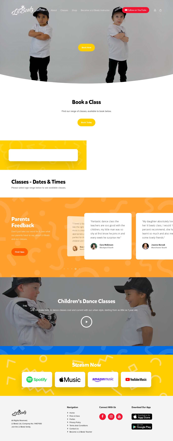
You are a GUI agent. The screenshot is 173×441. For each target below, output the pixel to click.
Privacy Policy (75, 422)
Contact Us (74, 429)
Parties (72, 419)
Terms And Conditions (79, 425)
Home (72, 413)
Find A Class (75, 416)
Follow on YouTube (135, 9)
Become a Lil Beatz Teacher (81, 432)
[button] (86, 47)
